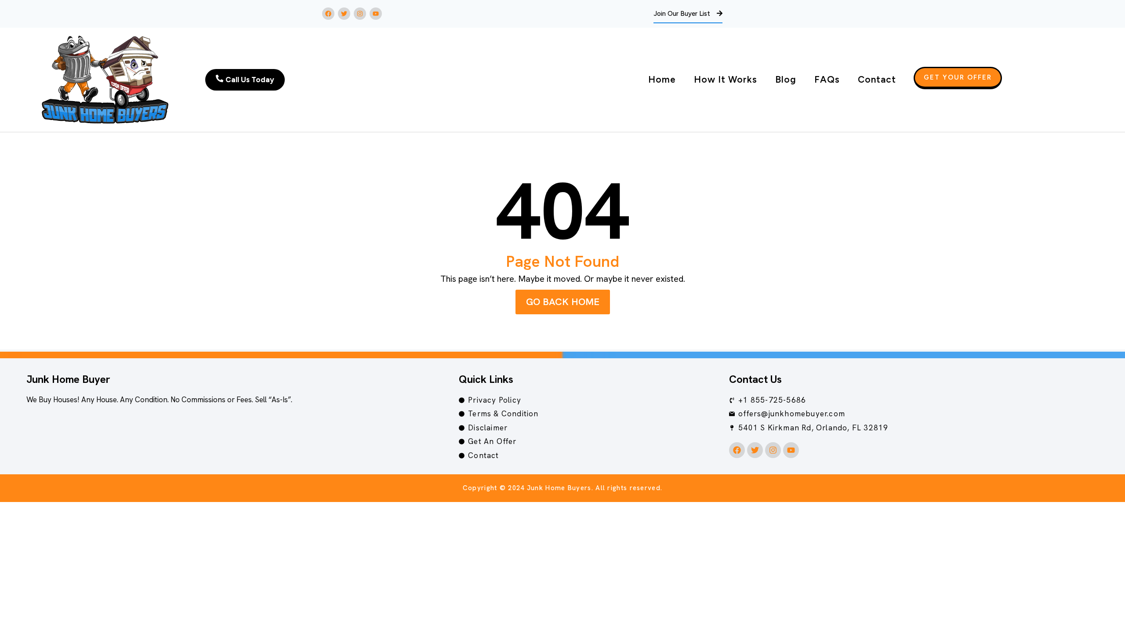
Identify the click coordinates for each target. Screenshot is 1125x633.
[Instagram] (360, 13)
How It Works (725, 79)
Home (662, 79)
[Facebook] (328, 13)
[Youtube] (376, 13)
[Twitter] (344, 13)
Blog (785, 79)
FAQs (827, 79)
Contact (877, 79)
